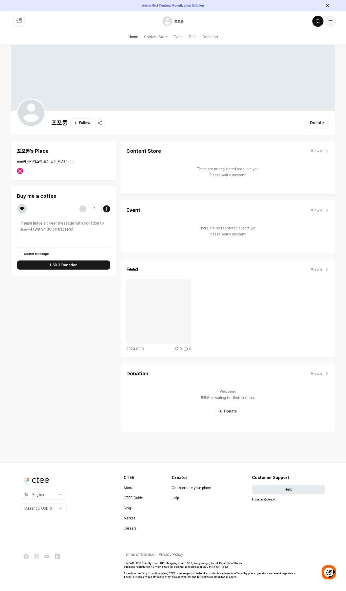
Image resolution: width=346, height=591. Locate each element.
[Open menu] (330, 21)
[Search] (317, 21)
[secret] (19, 253)
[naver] (57, 557)
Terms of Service (139, 554)
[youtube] (47, 557)
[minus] (82, 208)
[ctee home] (19, 20)
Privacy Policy (171, 554)
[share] (99, 122)
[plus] (106, 208)
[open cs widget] (329, 572)
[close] (327, 5)
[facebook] (26, 557)
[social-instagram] (20, 171)
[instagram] (36, 557)
